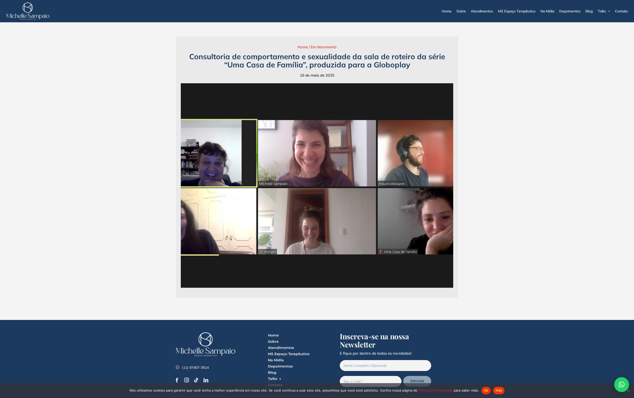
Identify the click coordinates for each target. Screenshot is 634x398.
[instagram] (186, 380)
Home (302, 47)
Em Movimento (324, 47)
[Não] (627, 390)
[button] (621, 384)
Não (499, 390)
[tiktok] (196, 380)
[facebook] (177, 380)
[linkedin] (206, 380)
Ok (486, 390)
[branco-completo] (27, 4)
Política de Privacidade (435, 390)
